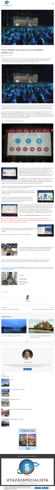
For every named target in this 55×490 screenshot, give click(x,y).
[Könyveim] (27, 439)
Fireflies (3, 291)
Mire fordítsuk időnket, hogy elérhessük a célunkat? (43, 308)
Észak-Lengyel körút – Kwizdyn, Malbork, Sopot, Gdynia (21, 409)
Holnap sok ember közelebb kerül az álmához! (10, 308)
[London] (5, 383)
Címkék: (2, 374)
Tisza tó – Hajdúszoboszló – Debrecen (12, 336)
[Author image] (1, 55)
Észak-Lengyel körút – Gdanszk (16, 419)
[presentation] (13, 326)
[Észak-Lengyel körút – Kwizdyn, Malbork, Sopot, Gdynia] (5, 412)
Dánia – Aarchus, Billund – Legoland (17, 389)
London (11, 379)
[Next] (52, 330)
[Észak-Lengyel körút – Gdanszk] (5, 422)
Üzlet (5, 47)
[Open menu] (53, 3)
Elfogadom (38, 487)
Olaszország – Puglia (14, 399)
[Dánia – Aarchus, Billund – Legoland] (5, 393)
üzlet (7, 291)
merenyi (5, 55)
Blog (2, 47)
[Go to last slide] (3, 330)
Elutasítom (45, 487)
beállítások (6, 488)
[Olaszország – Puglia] (5, 403)
